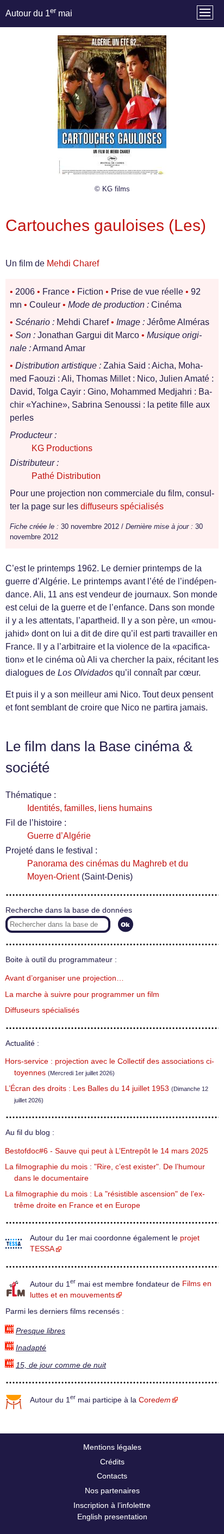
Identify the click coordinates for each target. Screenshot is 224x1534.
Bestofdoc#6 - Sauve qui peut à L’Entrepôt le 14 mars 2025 (106, 1151)
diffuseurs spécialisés (122, 506)
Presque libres (40, 1331)
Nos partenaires (112, 1490)
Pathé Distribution (66, 476)
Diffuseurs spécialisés (42, 1010)
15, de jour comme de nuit (61, 1365)
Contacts (112, 1475)
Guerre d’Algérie (59, 835)
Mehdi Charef (73, 263)
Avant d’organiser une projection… (64, 978)
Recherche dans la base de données (68, 910)
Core (155, 1400)
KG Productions (62, 448)
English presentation (112, 1516)
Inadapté (31, 1348)
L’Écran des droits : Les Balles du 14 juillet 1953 (87, 1088)
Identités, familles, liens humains (89, 808)
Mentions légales (112, 1447)
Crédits (112, 1461)
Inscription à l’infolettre (112, 1505)
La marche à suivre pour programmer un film (82, 994)
